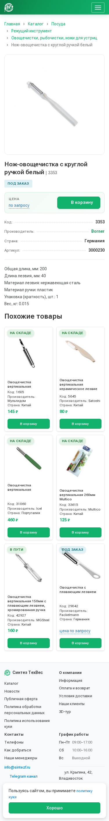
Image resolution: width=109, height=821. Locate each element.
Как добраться (17, 750)
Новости (11, 691)
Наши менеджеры (20, 758)
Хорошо (55, 808)
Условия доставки (75, 696)
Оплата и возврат (74, 688)
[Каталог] (44, 7)
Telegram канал (23, 776)
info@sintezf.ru (17, 767)
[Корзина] (84, 7)
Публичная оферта (20, 699)
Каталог (11, 683)
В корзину (82, 202)
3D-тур (65, 711)
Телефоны (14, 742)
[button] (54, 104)
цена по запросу (75, 630)
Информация (70, 680)
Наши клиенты (72, 704)
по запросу (19, 205)
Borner (98, 231)
